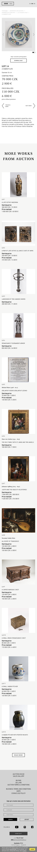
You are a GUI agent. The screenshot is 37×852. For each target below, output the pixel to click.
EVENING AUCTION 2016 (9, 12)
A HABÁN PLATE (6, 14)
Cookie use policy (18, 793)
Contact (18, 833)
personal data (13, 849)
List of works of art (22, 12)
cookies (24, 850)
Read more (18, 755)
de (34, 3)
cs (30, 3)
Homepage (5, 11)
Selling (18, 782)
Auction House (18, 774)
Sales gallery (18, 776)
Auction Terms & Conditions (19, 785)
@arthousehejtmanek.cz (18, 840)
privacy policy (15, 847)
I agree (32, 849)
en (32, 3)
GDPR (18, 791)
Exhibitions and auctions (17, 11)
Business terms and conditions (18, 789)
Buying (18, 780)
